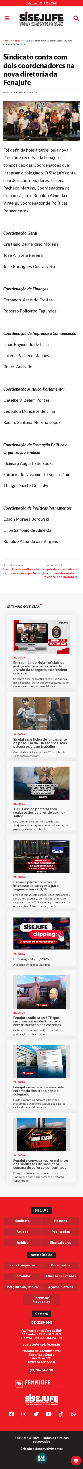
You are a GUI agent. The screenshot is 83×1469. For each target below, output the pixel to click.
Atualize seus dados (60, 1276)
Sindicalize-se (60, 1242)
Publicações (61, 1232)
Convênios (22, 1276)
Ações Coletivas (60, 1287)
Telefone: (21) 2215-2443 (41, 3)
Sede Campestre (22, 1265)
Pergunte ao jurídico (22, 1287)
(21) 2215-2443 (41, 1322)
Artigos (22, 1232)
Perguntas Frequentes (41, 1299)
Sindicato (22, 1221)
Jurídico (22, 1242)
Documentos (60, 1265)
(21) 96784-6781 (41, 1370)
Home (6, 40)
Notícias (17, 40)
